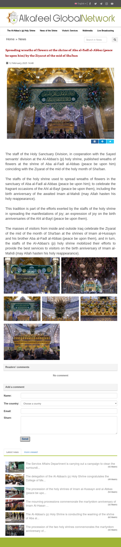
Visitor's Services (70, 31)
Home (10, 39)
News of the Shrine (48, 31)
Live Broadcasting (105, 31)
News (22, 39)
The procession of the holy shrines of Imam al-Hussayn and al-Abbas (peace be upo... (69, 491)
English (81, 3)
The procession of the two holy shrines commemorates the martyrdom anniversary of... (70, 529)
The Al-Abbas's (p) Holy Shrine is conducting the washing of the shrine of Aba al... (70, 516)
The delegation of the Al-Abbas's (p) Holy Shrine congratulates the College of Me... (67, 478)
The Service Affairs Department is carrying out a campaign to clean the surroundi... (70, 465)
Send (25, 439)
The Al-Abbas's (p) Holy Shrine (21, 31)
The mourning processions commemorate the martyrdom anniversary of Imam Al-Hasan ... (71, 503)
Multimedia (87, 31)
